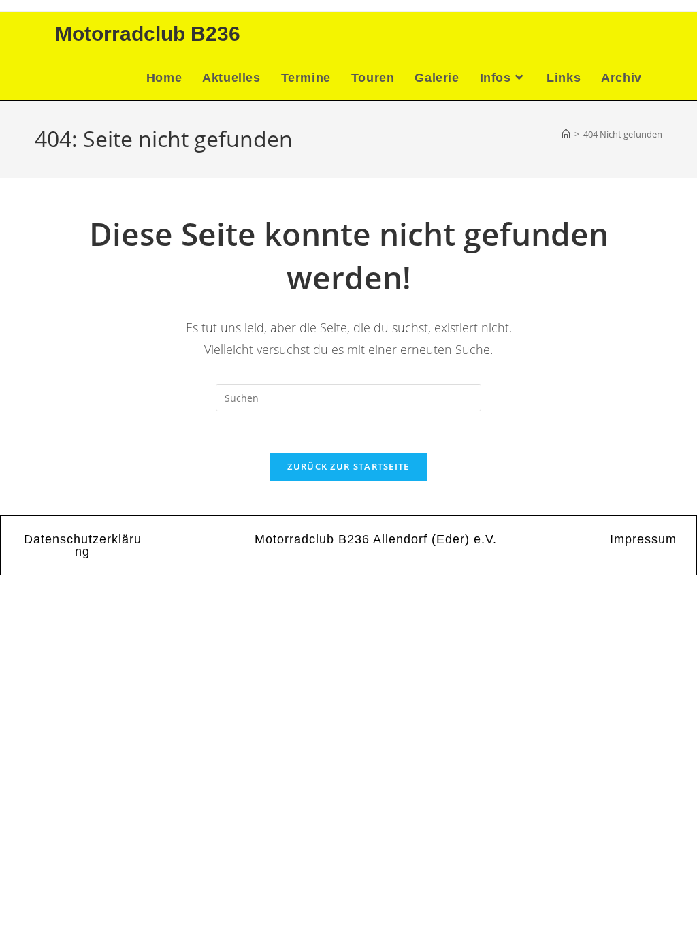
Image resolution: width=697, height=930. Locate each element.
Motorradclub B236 (147, 33)
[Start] (566, 134)
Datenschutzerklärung (83, 545)
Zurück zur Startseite (348, 466)
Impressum (643, 539)
